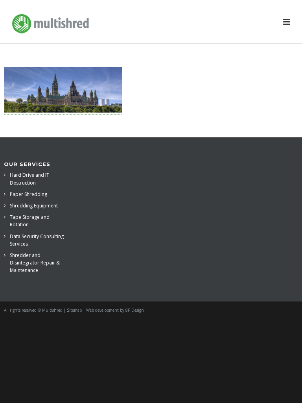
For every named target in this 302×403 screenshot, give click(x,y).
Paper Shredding (28, 194)
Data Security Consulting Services (37, 240)
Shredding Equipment (34, 205)
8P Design (134, 310)
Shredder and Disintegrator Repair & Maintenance (35, 263)
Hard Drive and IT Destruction (29, 179)
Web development (102, 310)
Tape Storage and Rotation (30, 221)
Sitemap (74, 310)
